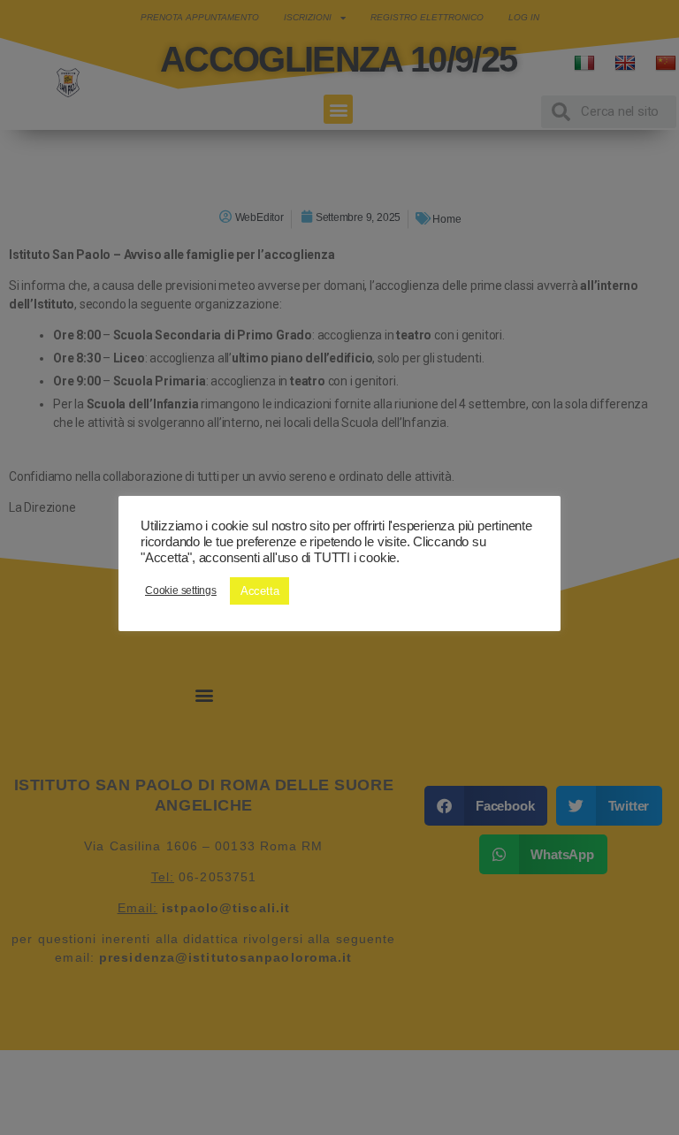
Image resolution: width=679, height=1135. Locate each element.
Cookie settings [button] (181, 590)
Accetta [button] (259, 591)
